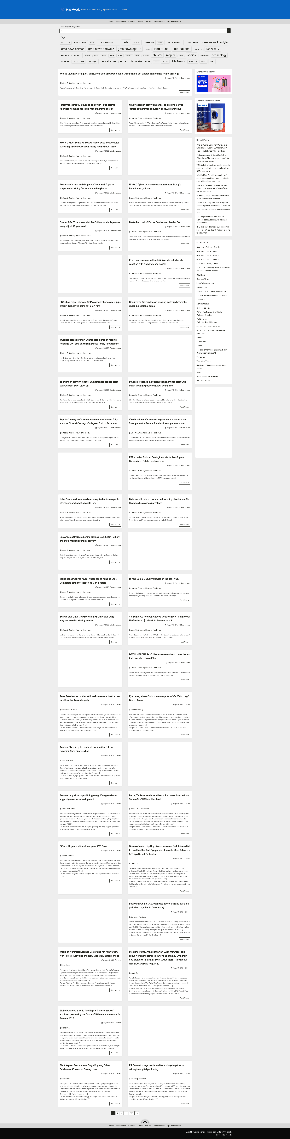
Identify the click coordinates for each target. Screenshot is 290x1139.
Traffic (156, 62)
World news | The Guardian (207, 376)
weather (193, 61)
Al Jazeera (65, 43)
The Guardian (78, 61)
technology (219, 55)
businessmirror (108, 42)
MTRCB (104, 55)
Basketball (80, 42)
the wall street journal (113, 61)
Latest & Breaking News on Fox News (76, 83)
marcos (87, 55)
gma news (192, 42)
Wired (203, 61)
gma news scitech (72, 49)
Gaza (160, 43)
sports (191, 55)
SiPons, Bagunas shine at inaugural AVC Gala (83, 846)
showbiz (181, 55)
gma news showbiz (101, 49)
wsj (212, 61)
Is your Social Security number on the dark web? (154, 579)
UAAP (165, 61)
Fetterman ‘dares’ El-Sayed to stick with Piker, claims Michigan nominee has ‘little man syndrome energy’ (213, 158)
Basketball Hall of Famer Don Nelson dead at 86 (154, 222)
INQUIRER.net (202, 287)
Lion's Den (135, 863)
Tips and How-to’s (174, 21)
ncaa (120, 55)
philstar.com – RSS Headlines (208, 326)
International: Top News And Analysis (211, 291)
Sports (140, 21)
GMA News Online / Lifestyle (208, 247)
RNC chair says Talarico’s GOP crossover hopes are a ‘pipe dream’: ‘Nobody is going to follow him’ (213, 230)
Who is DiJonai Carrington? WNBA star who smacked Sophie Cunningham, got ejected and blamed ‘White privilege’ (119, 73)
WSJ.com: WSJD (203, 381)
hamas (147, 49)
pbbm (137, 55)
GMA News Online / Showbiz (208, 259)
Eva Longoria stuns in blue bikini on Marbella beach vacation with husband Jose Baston (212, 220)
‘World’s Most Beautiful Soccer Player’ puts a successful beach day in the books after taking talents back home (213, 178)
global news (173, 42)
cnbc (125, 42)
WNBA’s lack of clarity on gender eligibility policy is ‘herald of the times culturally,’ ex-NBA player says (213, 168)
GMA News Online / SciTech (208, 255)
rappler (170, 55)
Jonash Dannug (137, 710)
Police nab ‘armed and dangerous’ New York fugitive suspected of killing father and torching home (212, 188)
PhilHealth (146, 55)
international (181, 49)
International (121, 21)
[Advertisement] (160, 155)
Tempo (199, 346)
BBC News (201, 275)
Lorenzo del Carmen (69, 710)
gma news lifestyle (215, 42)
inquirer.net (162, 49)
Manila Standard (203, 304)
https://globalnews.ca (205, 283)
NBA (112, 55)
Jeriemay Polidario (138, 917)
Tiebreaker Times (68, 809)
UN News (178, 61)
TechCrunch (204, 56)
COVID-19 (136, 43)
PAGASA (129, 55)
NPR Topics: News (204, 308)
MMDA (96, 55)
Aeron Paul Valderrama (140, 809)
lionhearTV (213, 49)
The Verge (92, 62)
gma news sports (129, 49)
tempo (65, 61)
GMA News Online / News (207, 251)
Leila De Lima (198, 49)
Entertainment (159, 21)
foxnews (148, 42)
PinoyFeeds (73, 9)
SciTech (148, 21)
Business (131, 21)
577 (131, 1113)
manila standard (71, 55)
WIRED (199, 372)
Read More (184, 92)
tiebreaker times (140, 61)
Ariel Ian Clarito (67, 760)
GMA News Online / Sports (207, 264)
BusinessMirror (203, 279)
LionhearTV (201, 300)
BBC (92, 43)
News (111, 21)
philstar (157, 55)
